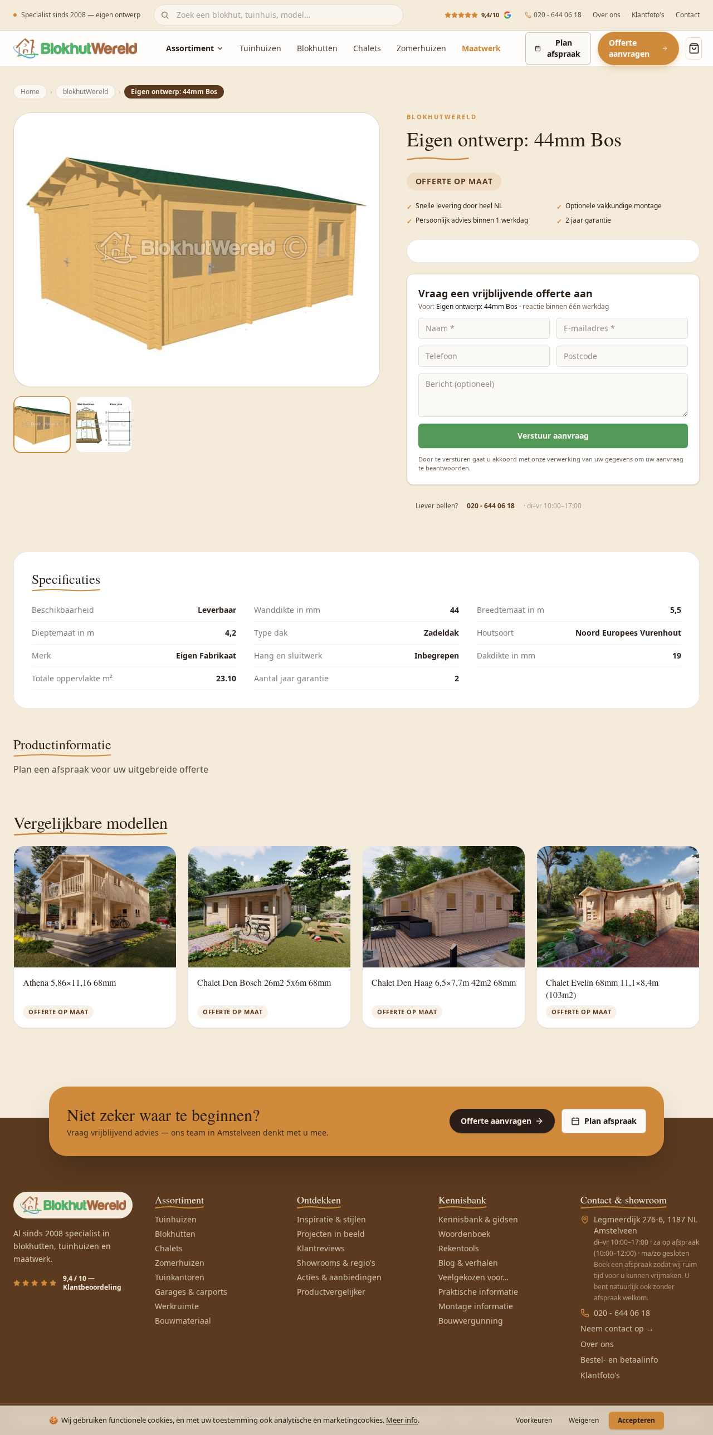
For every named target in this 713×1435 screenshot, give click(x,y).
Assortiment (190, 48)
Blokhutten (317, 48)
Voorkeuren (534, 1420)
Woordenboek (464, 1233)
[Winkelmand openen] (694, 48)
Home (30, 91)
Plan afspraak (563, 48)
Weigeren (584, 1420)
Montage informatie (475, 1306)
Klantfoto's (648, 15)
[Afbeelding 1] (42, 424)
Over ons (607, 15)
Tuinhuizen (260, 48)
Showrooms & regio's (336, 1262)
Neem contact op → (617, 1328)
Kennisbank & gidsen (478, 1219)
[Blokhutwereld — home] (75, 48)
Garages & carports (191, 1291)
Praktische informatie (478, 1291)
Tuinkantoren (179, 1277)
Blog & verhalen (468, 1262)
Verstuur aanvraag (553, 435)
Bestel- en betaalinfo (619, 1359)
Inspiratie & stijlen (331, 1219)
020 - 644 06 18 (558, 15)
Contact (688, 15)
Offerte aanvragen (629, 48)
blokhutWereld (85, 91)
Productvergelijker (331, 1291)
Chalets (367, 48)
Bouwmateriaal (183, 1320)
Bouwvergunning (470, 1320)
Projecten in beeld (331, 1233)
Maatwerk (481, 48)
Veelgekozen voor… (473, 1277)
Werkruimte (177, 1306)
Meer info (402, 1420)
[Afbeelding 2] (104, 424)
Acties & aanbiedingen (339, 1277)
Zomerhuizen (421, 48)
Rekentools (458, 1248)
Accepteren (636, 1420)
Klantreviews (321, 1248)
